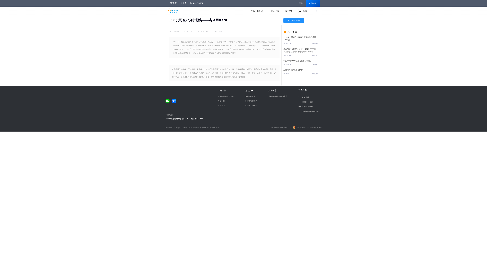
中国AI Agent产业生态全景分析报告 (297, 60)
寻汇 (183, 118)
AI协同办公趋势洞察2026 (293, 69)
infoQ (202, 118)
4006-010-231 (198, 3)
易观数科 (194, 118)
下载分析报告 (294, 20)
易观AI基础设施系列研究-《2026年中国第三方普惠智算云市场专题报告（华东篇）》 (300, 50)
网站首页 (173, 3)
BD (188, 118)
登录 (301, 3)
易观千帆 (221, 101)
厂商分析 (176, 31)
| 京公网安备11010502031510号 (305, 127)
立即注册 (313, 3)
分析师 (177, 118)
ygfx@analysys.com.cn (311, 111)
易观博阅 (221, 105)
